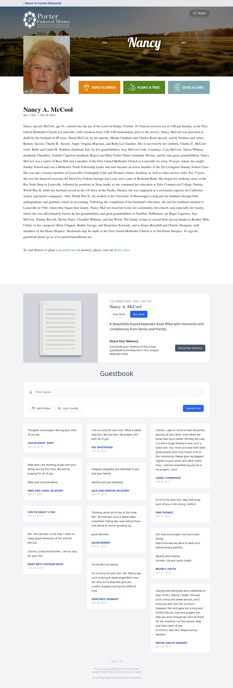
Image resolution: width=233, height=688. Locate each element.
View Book (119, 314)
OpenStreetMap (120, 677)
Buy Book (138, 314)
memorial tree (67, 250)
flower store (122, 250)
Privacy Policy (106, 671)
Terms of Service (126, 671)
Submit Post (193, 408)
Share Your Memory (190, 348)
